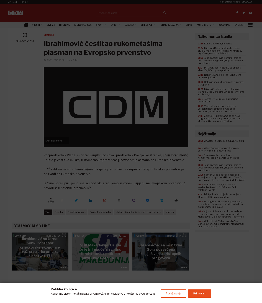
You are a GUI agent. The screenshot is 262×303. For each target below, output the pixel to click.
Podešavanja (173, 293)
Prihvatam (199, 293)
